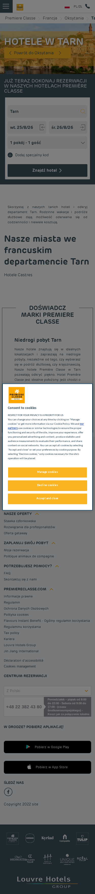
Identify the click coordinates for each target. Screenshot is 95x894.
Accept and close (47, 498)
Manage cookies (47, 472)
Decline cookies (47, 485)
